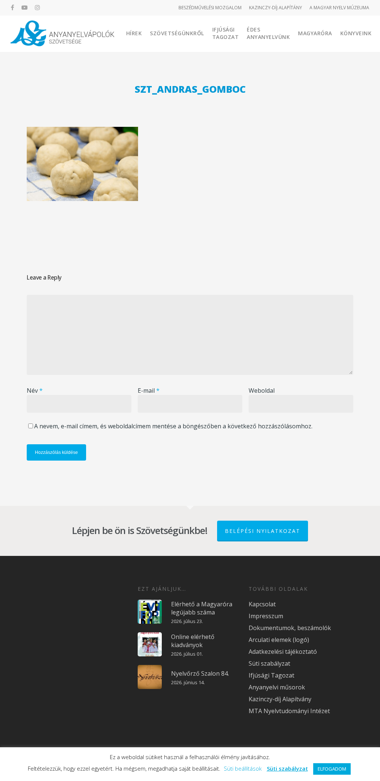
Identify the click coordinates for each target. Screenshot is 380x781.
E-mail (149, 390)
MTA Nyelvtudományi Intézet (289, 711)
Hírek (134, 33)
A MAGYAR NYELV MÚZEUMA (339, 7)
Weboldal (262, 390)
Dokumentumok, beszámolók (290, 628)
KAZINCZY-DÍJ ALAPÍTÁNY (275, 7)
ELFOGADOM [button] (332, 768)
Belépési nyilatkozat (262, 530)
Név (35, 390)
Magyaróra (315, 33)
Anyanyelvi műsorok (277, 687)
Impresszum (266, 616)
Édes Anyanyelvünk (268, 33)
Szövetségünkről (177, 33)
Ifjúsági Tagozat (225, 33)
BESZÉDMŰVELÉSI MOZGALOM (210, 7)
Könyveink (356, 33)
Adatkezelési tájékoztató (283, 651)
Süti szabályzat (269, 663)
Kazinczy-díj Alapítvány (280, 699)
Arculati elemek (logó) (279, 640)
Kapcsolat (262, 604)
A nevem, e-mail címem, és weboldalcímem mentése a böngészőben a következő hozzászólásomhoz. (173, 426)
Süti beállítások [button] (243, 768)
